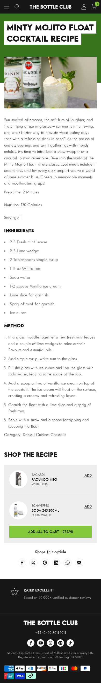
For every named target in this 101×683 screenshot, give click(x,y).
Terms (39, 507)
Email (25, 491)
